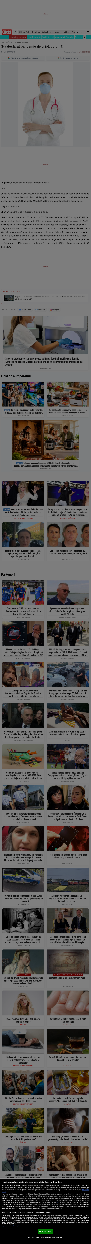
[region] (45, 1211)
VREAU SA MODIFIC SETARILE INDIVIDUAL (45, 1237)
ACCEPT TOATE (45, 1232)
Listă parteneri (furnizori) (10, 1226)
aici (58, 1202)
